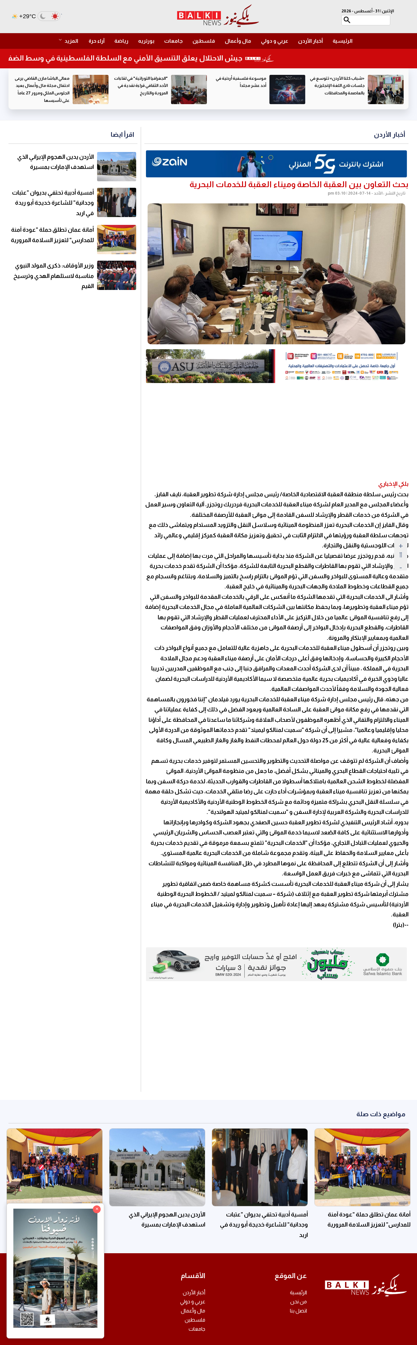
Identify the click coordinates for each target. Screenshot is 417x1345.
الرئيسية (342, 41)
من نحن (298, 1301)
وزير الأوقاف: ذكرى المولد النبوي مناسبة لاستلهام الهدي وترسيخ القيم (53, 275)
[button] (72, 41)
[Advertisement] (276, 431)
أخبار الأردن (310, 41)
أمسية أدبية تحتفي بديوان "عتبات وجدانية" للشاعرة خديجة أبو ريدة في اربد (53, 202)
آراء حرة (97, 41)
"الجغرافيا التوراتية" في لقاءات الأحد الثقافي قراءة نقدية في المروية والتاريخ (239, 86)
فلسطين (204, 41)
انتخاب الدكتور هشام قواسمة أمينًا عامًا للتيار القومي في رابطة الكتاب (42, 86)
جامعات (173, 41)
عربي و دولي (274, 41)
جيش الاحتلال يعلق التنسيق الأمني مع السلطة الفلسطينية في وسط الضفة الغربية (135, 58)
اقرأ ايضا (122, 134)
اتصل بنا (298, 1310)
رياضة (121, 41)
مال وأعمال (238, 41)
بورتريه (146, 41)
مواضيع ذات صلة (380, 1114)
